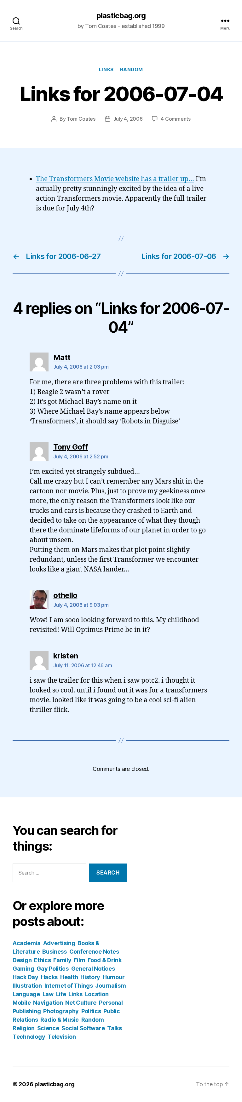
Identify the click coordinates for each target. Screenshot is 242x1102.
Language (26, 994)
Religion (24, 1028)
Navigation (48, 1002)
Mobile (22, 1002)
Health (69, 977)
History (90, 977)
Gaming (23, 968)
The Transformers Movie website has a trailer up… (115, 179)
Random (131, 69)
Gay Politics (53, 968)
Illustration (27, 985)
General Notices (93, 968)
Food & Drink (105, 960)
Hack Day (25, 977)
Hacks (49, 977)
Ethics (42, 960)
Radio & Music (59, 1019)
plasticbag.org (121, 16)
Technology (29, 1036)
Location (97, 994)
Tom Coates (81, 119)
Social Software (83, 1028)
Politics (91, 1011)
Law (48, 994)
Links (106, 69)
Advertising (59, 943)
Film (79, 960)
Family (62, 960)
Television (62, 1036)
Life (61, 994)
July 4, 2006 (128, 119)
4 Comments (175, 119)
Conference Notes (94, 951)
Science (48, 1028)
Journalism (110, 985)
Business (54, 951)
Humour (113, 977)
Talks (114, 1028)
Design (22, 960)
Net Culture (80, 1002)
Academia (27, 943)
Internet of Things (68, 985)
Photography (61, 1011)
